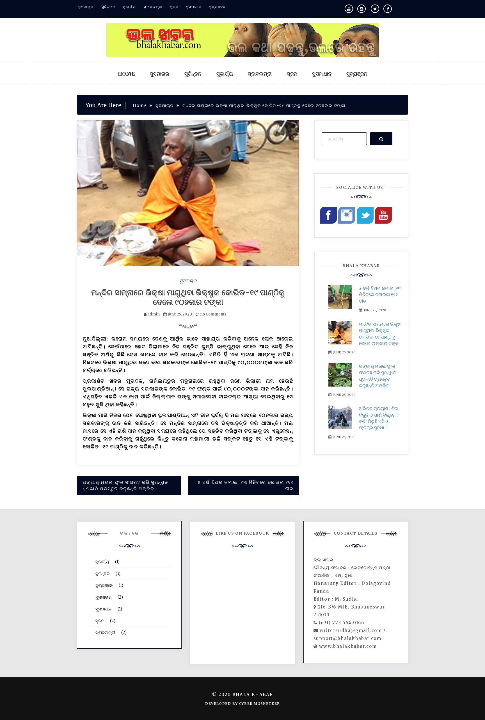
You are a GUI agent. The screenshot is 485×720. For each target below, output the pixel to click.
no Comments (213, 314)
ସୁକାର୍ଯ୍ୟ (129, 7)
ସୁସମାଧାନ (194, 7)
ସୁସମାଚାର (86, 7)
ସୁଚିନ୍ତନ (108, 7)
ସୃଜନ (174, 7)
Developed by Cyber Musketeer (242, 703)
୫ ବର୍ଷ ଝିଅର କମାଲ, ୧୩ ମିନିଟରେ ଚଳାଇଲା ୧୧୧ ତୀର (246, 485)
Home (126, 74)
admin (153, 314)
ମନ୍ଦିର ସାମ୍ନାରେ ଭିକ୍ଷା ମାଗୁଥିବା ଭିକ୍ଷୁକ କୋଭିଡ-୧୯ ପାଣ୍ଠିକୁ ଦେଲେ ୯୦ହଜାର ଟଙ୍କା (188, 297)
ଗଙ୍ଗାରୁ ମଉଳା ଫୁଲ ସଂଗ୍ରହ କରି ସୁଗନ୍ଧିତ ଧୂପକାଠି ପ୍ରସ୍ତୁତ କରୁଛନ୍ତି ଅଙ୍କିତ (125, 485)
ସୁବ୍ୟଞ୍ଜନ (217, 7)
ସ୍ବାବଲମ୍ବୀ (153, 7)
